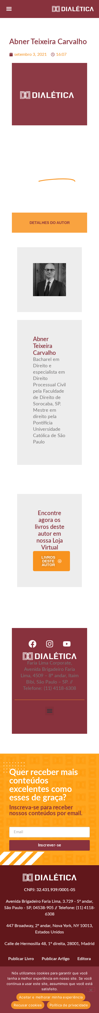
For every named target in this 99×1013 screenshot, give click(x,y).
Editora (84, 959)
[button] (8, 8)
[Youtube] (67, 644)
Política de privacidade (69, 1005)
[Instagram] (50, 644)
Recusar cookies (28, 1005)
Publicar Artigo (55, 959)
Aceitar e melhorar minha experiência (51, 997)
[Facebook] (32, 644)
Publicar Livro (21, 959)
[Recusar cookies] (90, 989)
